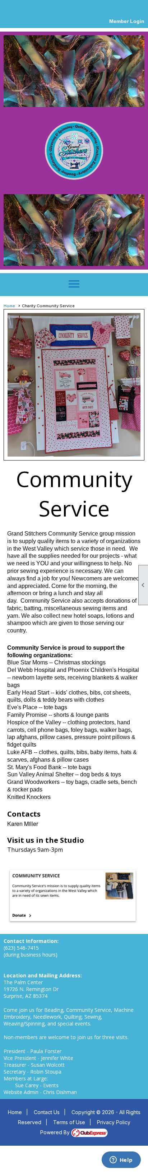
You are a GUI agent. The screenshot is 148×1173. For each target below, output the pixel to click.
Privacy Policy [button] (113, 1122)
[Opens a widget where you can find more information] (121, 1160)
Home (9, 305)
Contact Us (47, 1112)
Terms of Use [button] (69, 1122)
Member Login (126, 21)
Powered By (55, 1132)
